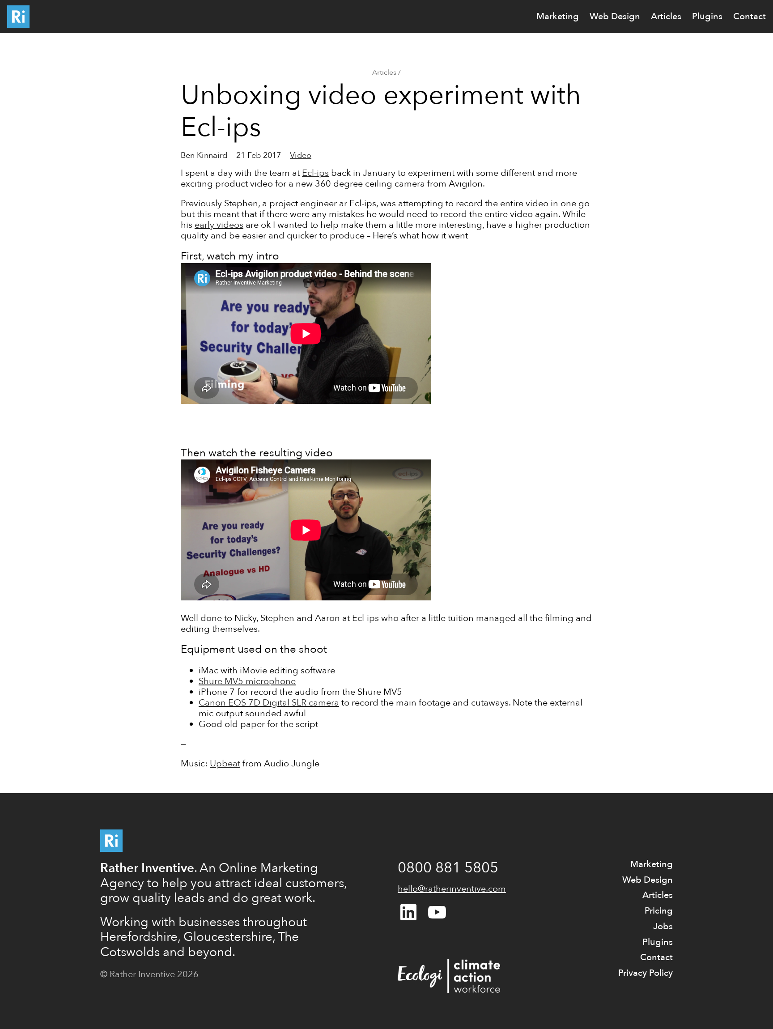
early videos (219, 225)
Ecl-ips (315, 173)
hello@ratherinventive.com (452, 889)
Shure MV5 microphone (247, 681)
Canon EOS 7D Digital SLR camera (269, 703)
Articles (384, 72)
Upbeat (225, 763)
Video (300, 155)
